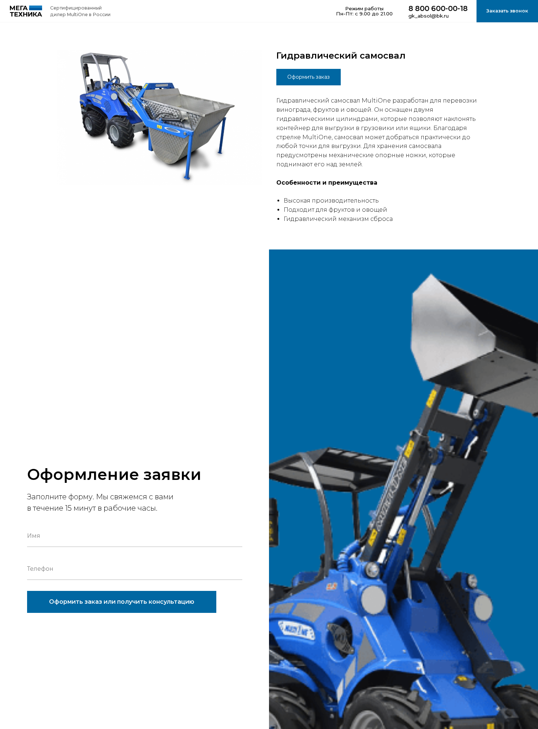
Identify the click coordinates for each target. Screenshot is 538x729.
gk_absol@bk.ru (428, 16)
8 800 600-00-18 (438, 8)
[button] (507, 11)
